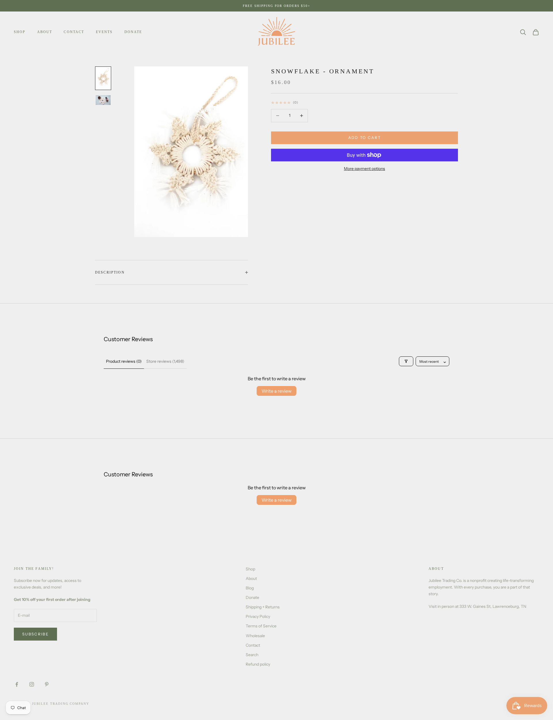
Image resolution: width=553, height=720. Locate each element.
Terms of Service (261, 626)
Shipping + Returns (263, 607)
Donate (133, 32)
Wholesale (255, 635)
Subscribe (35, 634)
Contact (74, 32)
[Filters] (406, 361)
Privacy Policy (258, 616)
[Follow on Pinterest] (47, 684)
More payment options (364, 168)
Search (252, 654)
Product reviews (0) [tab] (124, 361)
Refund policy (258, 664)
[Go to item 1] (103, 78)
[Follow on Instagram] (32, 684)
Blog (250, 588)
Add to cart (364, 137)
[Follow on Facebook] (17, 684)
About (44, 32)
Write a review (276, 391)
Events (104, 32)
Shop (20, 32)
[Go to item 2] (103, 100)
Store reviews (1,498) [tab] (165, 361)
